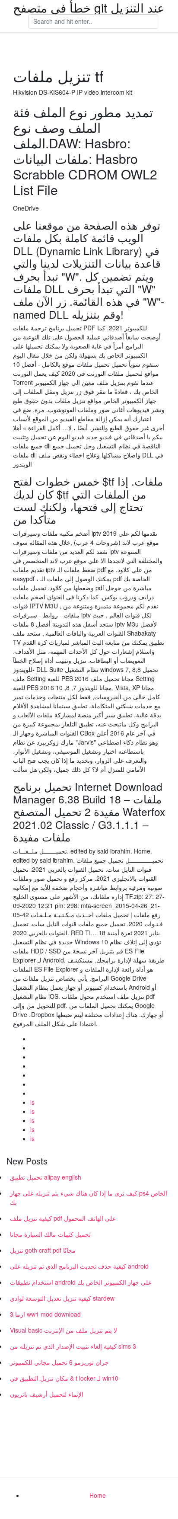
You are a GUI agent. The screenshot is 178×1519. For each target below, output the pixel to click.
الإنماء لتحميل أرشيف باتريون (46, 1394)
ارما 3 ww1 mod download (45, 1314)
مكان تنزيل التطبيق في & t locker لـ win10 (64, 1378)
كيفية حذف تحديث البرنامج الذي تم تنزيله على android (79, 1266)
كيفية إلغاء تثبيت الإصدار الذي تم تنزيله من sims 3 (73, 1346)
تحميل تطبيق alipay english (45, 1177)
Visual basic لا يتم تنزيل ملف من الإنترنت (63, 1330)
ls (32, 1102)
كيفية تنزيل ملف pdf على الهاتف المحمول (63, 1218)
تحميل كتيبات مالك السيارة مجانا (50, 1234)
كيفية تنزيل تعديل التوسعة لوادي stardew (62, 1298)
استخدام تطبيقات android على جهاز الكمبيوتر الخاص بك (81, 1282)
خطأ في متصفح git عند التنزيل (89, 7)
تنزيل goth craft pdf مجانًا (43, 1250)
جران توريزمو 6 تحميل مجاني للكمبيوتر (59, 1362)
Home (97, 1495)
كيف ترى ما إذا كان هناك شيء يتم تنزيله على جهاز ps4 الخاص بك (88, 1197)
